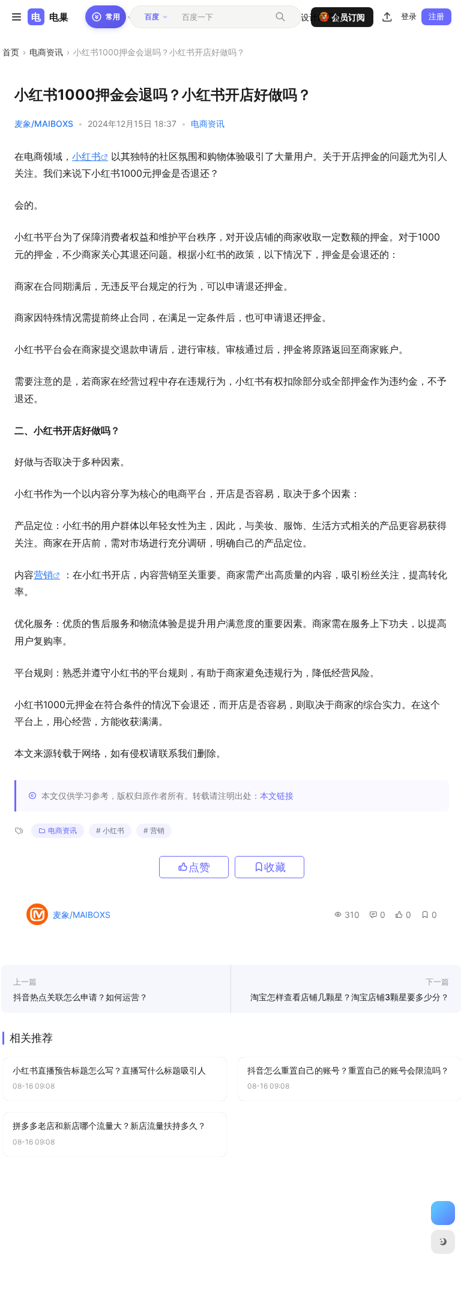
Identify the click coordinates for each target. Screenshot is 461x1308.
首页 (10, 52)
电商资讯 (46, 52)
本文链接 (277, 795)
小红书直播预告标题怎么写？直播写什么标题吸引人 (109, 1070)
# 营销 (153, 830)
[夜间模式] (443, 1242)
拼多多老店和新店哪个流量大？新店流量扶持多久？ (109, 1125)
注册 (436, 16)
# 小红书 (110, 830)
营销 (43, 575)
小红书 (86, 156)
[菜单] (16, 17)
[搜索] (280, 16)
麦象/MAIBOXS (43, 123)
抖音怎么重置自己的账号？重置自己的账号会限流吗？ (348, 1070)
